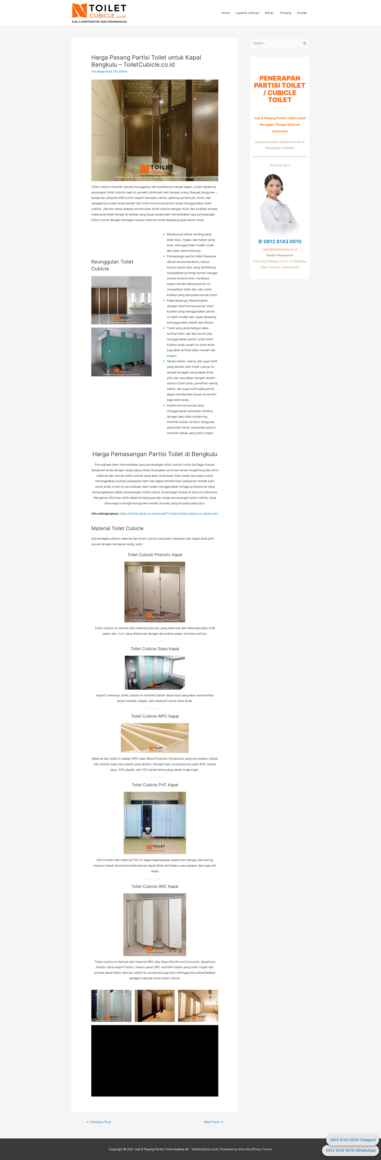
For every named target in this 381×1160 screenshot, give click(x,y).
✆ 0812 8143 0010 (279, 241)
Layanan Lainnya (247, 13)
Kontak (302, 13)
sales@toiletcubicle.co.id (279, 249)
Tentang (285, 13)
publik (129, 198)
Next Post (213, 1122)
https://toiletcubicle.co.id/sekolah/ (143, 513)
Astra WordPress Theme (255, 1149)
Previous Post (99, 1122)
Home (226, 13)
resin (121, 633)
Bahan (269, 13)
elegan (171, 356)
